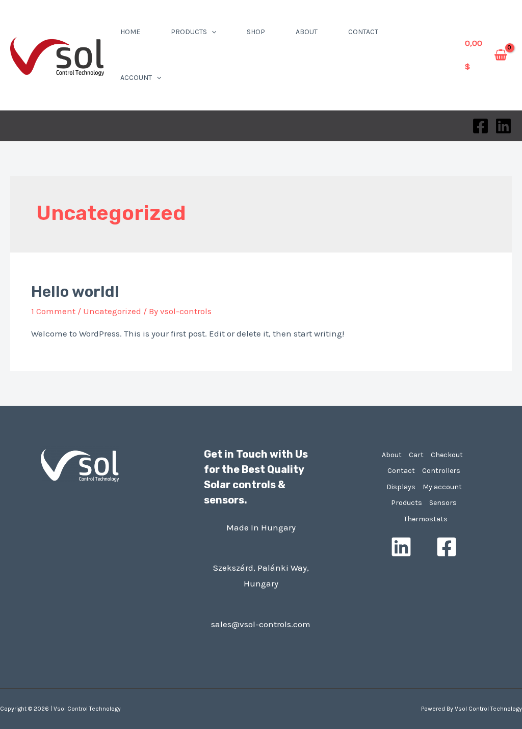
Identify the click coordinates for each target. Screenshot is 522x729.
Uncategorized (112, 311)
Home (130, 31)
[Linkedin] (503, 126)
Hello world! (75, 292)
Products (189, 31)
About (307, 31)
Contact (363, 31)
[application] (211, 31)
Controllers (441, 470)
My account (442, 487)
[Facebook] (480, 126)
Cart (416, 455)
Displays (400, 487)
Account (136, 77)
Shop (256, 31)
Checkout (447, 455)
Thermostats (426, 519)
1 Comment (53, 311)
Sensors (443, 502)
